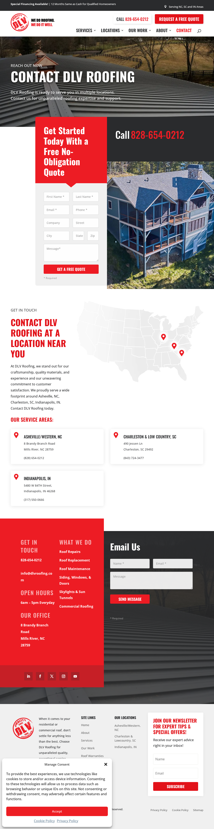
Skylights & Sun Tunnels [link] (72, 594)
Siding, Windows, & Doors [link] (75, 580)
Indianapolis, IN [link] (126, 747)
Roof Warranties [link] (92, 756)
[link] (33, 30)
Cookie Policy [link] (44, 821)
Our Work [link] (138, 31)
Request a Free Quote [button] (179, 19)
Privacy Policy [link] (67, 821)
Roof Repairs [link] (69, 551)
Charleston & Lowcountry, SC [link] (125, 738)
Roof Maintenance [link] (74, 569)
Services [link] (84, 31)
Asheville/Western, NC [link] (128, 728)
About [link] (162, 31)
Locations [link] (110, 31)
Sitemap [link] (198, 810)
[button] (106, 764)
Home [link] (85, 725)
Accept (57, 811)
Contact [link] (184, 31)
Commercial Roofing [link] (76, 606)
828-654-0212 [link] (136, 19)
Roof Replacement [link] (74, 560)
